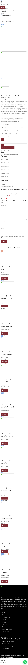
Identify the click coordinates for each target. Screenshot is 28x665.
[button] (25, 662)
